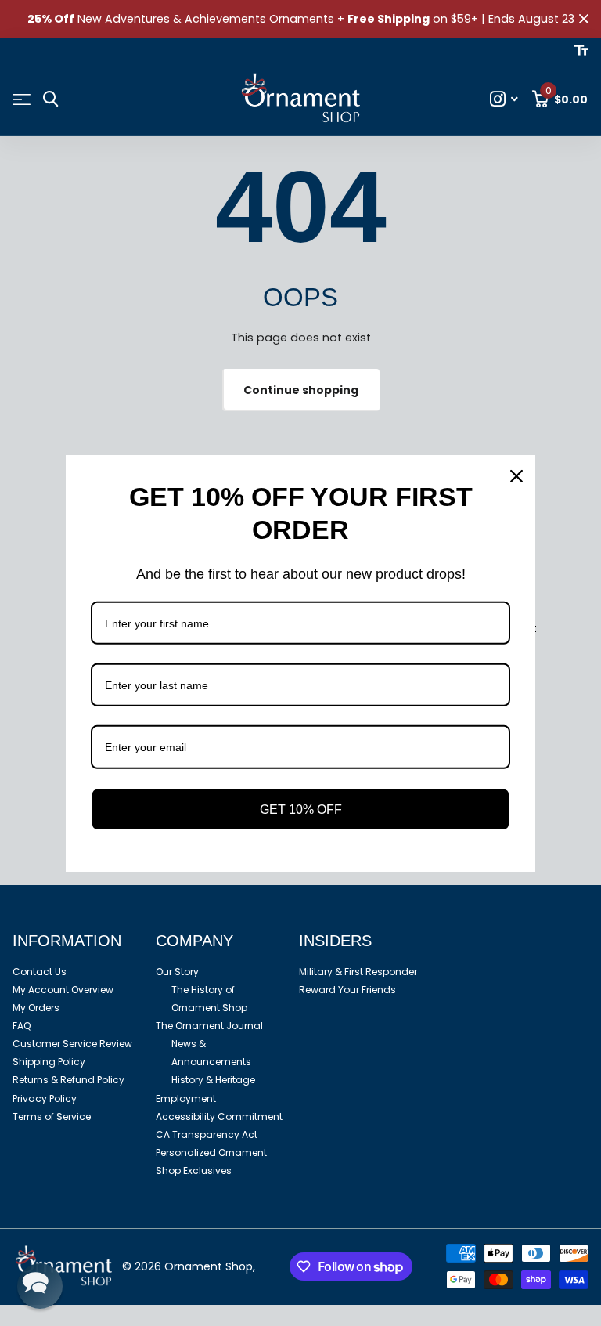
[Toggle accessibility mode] (581, 50)
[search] (50, 99)
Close (584, 19)
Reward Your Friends (347, 989)
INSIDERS (335, 940)
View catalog (22, 100)
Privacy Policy (45, 1098)
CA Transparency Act (206, 1134)
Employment (186, 1098)
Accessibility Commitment (219, 1116)
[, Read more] (504, 99)
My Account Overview (63, 989)
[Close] (516, 475)
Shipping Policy (49, 1061)
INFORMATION (67, 940)
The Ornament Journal (209, 1025)
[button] (40, 1286)
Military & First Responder (358, 971)
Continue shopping (300, 390)
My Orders (36, 1007)
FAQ (22, 1025)
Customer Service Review (72, 1043)
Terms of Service (52, 1116)
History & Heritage (213, 1079)
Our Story (177, 971)
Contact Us (40, 971)
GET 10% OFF (301, 808)
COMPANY (194, 940)
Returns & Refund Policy (68, 1079)
